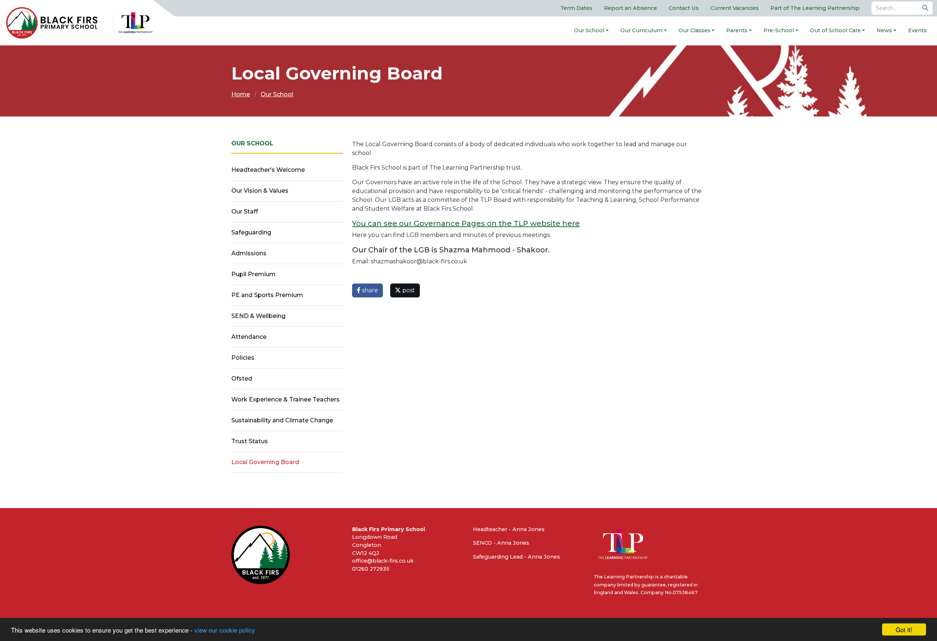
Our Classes (694, 30)
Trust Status (249, 441)
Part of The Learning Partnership (815, 8)
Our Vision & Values (259, 190)
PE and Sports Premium (267, 295)
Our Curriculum (641, 30)
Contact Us (684, 8)
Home (240, 94)
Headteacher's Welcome (268, 169)
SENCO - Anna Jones (501, 543)
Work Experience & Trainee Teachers (285, 399)
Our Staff (244, 211)
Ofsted (241, 378)
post (408, 290)
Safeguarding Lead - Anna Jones (516, 556)
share (369, 290)
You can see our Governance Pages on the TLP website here (466, 223)
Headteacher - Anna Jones (509, 529)
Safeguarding (251, 232)
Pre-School (779, 30)
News (884, 30)
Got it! (904, 629)
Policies (242, 357)
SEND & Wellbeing (258, 315)
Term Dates (576, 8)
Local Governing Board (265, 462)
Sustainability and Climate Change (282, 420)
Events (917, 30)
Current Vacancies (734, 8)
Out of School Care (835, 30)
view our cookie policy (224, 629)
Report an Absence (630, 8)
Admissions (248, 253)
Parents (736, 30)
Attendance (248, 336)
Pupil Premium (253, 274)
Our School (589, 30)
